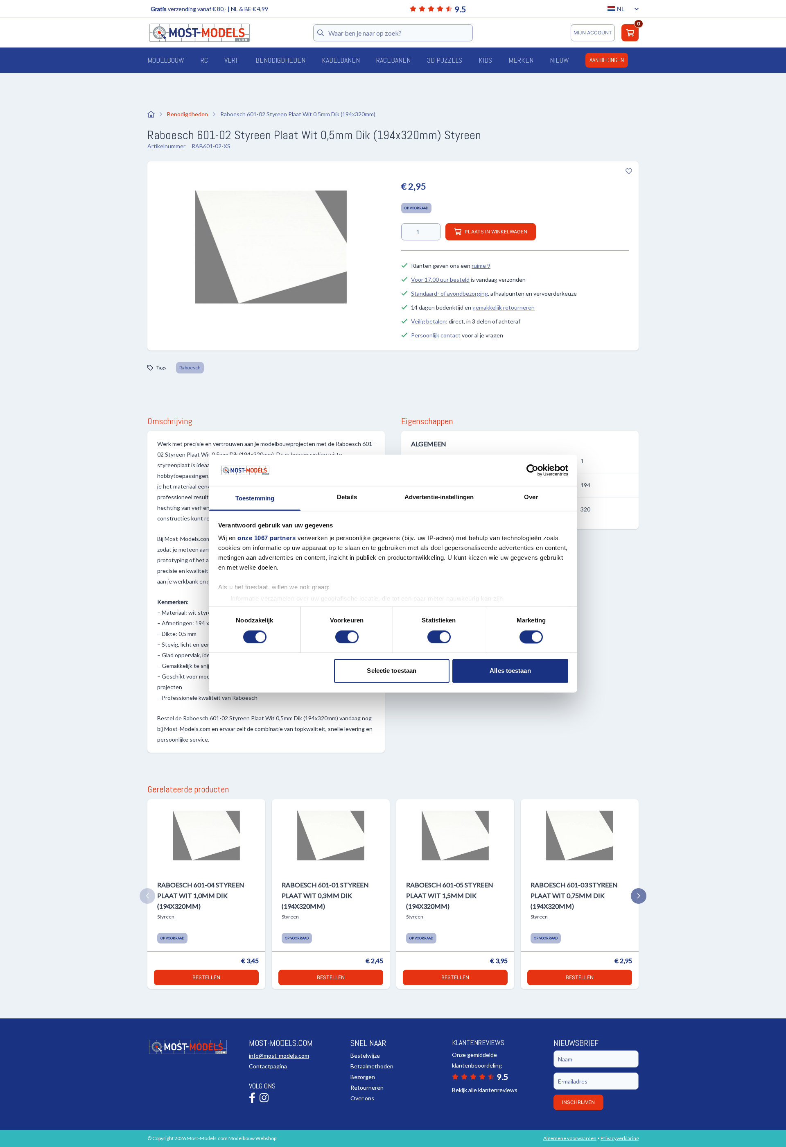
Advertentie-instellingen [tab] (439, 497)
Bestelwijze (365, 1055)
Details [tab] (347, 497)
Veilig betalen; (429, 321)
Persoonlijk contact (436, 335)
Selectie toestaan (391, 670)
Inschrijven (578, 1102)
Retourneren (367, 1087)
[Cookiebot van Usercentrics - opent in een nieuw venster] (532, 470)
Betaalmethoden (371, 1066)
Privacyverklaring (620, 1138)
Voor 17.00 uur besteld (440, 279)
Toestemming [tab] (254, 498)
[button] (147, 896)
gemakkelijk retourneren (503, 307)
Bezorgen (362, 1076)
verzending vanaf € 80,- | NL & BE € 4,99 (209, 8)
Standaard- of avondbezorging (449, 293)
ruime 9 (481, 265)
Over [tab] (531, 497)
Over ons (362, 1098)
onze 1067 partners (266, 538)
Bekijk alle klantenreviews (484, 1089)
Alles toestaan (510, 670)
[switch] (347, 636)
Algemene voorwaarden (569, 1138)
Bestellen (206, 977)
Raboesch (190, 367)
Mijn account (593, 32)
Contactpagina (268, 1066)
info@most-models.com (279, 1055)
